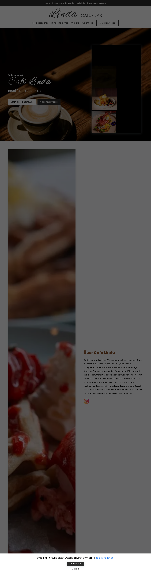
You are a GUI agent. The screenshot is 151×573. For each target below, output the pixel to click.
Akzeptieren (75, 564)
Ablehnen (75, 569)
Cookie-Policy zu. (104, 558)
